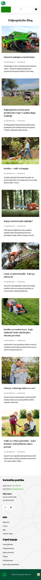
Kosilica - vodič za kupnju (16, 168)
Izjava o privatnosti (8, 552)
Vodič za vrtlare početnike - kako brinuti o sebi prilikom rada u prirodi (20, 443)
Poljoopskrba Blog (9, 62)
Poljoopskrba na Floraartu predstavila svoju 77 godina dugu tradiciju (19, 112)
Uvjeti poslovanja (8, 544)
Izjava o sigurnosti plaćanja (11, 564)
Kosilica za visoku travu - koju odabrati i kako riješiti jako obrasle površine (18, 332)
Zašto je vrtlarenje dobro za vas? (19, 388)
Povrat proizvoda (8, 560)
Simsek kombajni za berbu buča (19, 57)
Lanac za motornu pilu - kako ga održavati (19, 275)
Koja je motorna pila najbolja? (18, 221)
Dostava (5, 556)
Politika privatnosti (8, 548)
